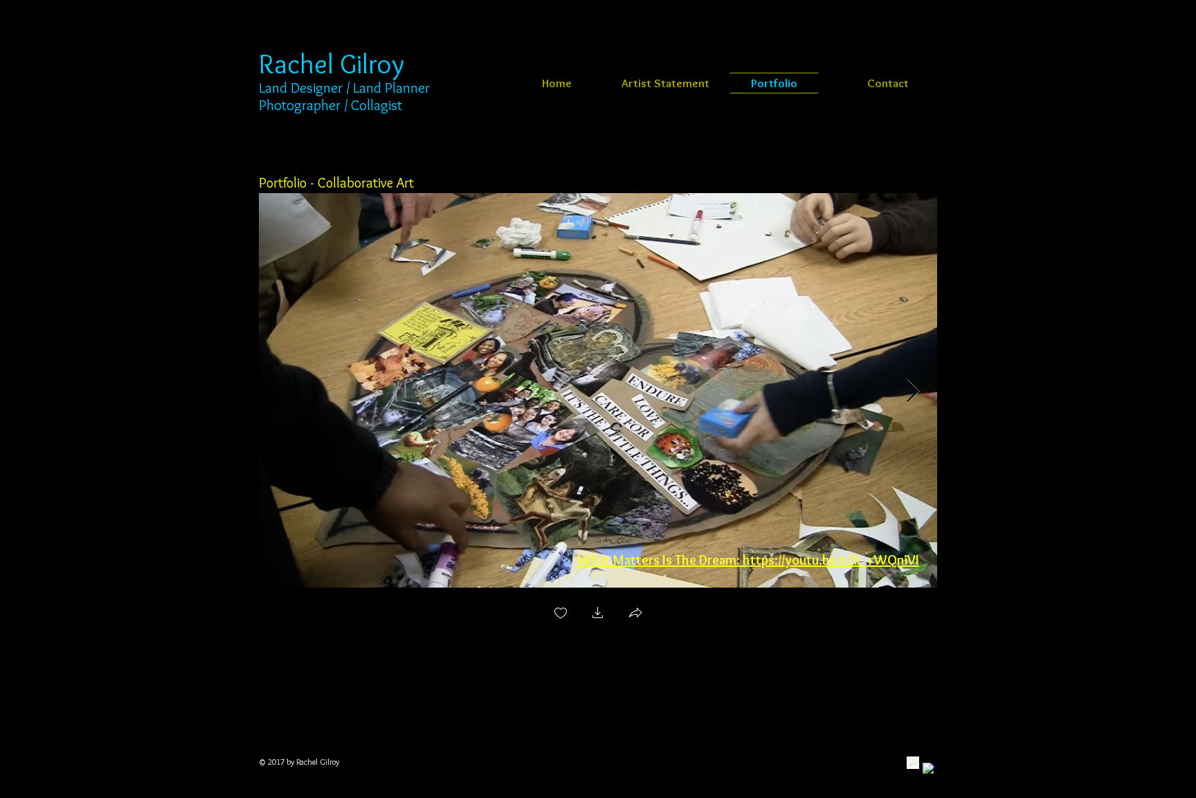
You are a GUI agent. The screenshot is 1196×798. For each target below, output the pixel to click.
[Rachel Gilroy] (929, 769)
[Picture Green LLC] (913, 762)
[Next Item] (913, 390)
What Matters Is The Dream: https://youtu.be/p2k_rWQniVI (748, 560)
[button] (598, 614)
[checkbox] (560, 614)
